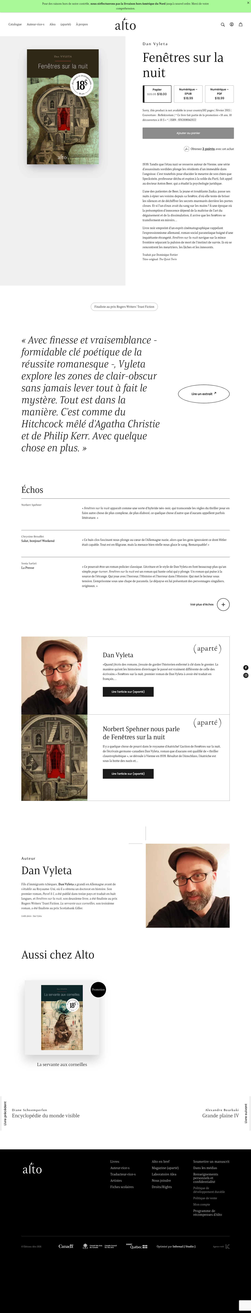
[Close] (248, 2)
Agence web (218, 1246)
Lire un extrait (202, 394)
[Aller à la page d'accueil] (125, 32)
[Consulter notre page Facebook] (245, 667)
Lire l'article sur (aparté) (128, 692)
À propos (82, 24)
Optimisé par (176, 1246)
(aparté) (66, 24)
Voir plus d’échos (202, 604)
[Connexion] (232, 24)
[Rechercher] (223, 24)
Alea (52, 24)
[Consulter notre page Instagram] (245, 675)
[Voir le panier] (240, 24)
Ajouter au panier (188, 133)
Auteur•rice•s (35, 24)
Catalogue (15, 24)
